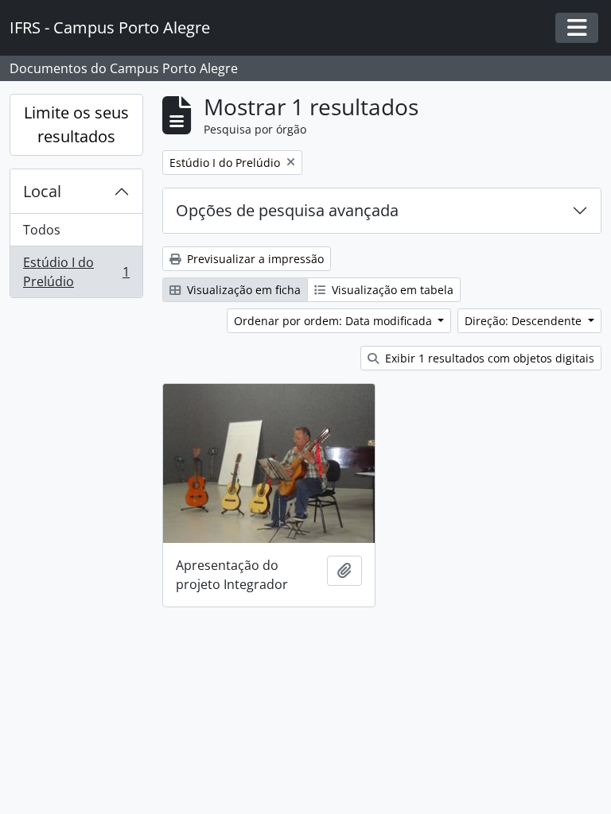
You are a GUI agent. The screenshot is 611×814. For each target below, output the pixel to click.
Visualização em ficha (242, 289)
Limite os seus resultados (76, 124)
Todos (41, 229)
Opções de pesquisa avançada (287, 210)
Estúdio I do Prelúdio (76, 272)
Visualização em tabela (391, 289)
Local (42, 191)
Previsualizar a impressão (254, 258)
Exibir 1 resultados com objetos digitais (488, 358)
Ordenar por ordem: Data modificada (334, 320)
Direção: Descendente (525, 320)
